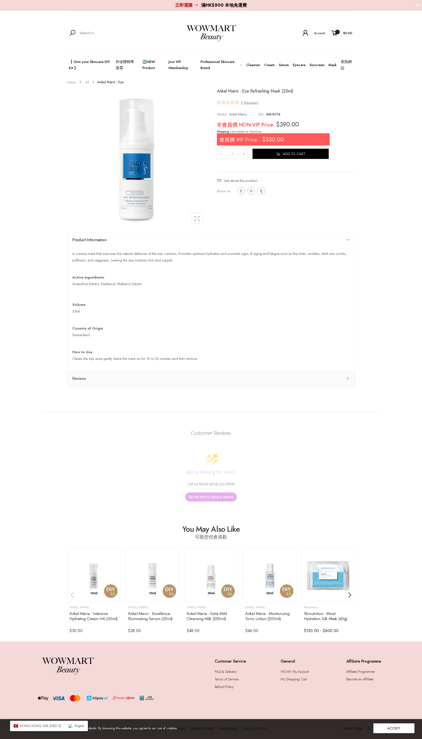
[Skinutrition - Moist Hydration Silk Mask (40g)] (328, 575)
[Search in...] (73, 33)
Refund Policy (224, 686)
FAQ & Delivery (226, 671)
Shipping (223, 131)
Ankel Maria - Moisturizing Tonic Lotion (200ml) (267, 616)
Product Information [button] (89, 240)
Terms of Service (226, 679)
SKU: (262, 114)
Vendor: (223, 114)
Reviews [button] (79, 378)
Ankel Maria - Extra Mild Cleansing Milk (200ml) (207, 616)
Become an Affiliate (359, 679)
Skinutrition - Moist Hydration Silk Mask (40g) (325, 616)
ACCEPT (393, 728)
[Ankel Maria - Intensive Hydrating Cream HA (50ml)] (93, 575)
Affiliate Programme (360, 671)
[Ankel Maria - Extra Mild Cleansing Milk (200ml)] (211, 575)
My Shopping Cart (294, 679)
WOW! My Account (295, 671)
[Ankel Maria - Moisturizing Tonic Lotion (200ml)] (269, 575)
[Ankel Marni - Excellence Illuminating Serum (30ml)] (152, 575)
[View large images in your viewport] (197, 218)
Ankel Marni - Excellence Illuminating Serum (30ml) (150, 616)
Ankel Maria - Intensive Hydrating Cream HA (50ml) (93, 616)
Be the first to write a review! (211, 497)
